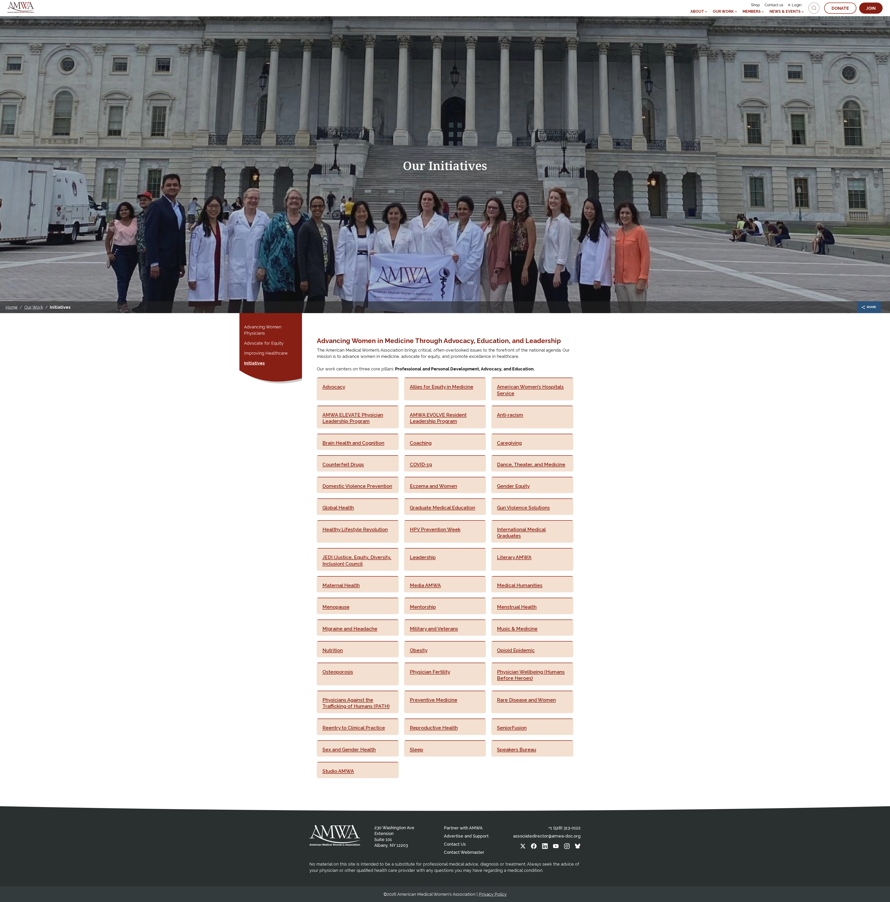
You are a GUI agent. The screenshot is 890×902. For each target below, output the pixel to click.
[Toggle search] (814, 8)
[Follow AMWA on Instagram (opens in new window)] (567, 847)
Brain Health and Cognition (353, 443)
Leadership (423, 557)
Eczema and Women (433, 486)
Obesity (418, 650)
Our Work (33, 307)
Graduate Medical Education (442, 507)
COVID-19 (421, 464)
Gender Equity (513, 486)
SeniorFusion (512, 728)
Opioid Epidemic (516, 650)
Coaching (421, 443)
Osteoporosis (337, 672)
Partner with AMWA (463, 827)
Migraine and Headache (349, 629)
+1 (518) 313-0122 (564, 827)
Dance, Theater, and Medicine (531, 464)
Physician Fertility (430, 672)
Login (796, 5)
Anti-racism (510, 415)
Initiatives (254, 363)
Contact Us (455, 844)
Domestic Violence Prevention (357, 486)
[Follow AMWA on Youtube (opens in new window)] (556, 847)
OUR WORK (723, 11)
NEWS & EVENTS (785, 11)
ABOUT (697, 11)
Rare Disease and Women (526, 700)
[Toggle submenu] (706, 12)
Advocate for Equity (263, 343)
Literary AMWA (514, 557)
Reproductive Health (434, 728)
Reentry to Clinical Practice (353, 728)
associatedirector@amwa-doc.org (547, 836)
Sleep (416, 749)
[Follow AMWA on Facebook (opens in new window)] (534, 847)
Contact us (774, 5)
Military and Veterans (434, 629)
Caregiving (509, 443)
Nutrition (332, 650)
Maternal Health (341, 585)
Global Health (338, 507)
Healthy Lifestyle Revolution (355, 529)
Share (871, 307)
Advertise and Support (466, 836)
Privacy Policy (493, 894)
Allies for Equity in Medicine (441, 387)
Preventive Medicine (433, 700)
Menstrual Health (517, 607)
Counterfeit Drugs (343, 464)
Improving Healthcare (266, 353)
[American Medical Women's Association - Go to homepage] (334, 835)
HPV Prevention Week (435, 529)
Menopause (336, 607)
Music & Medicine (517, 629)
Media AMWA (425, 585)
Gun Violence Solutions (523, 507)
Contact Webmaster (464, 852)
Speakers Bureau (516, 749)
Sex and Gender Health (349, 749)
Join (871, 8)
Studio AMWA (338, 771)
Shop (755, 5)
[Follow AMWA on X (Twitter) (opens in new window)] (523, 847)
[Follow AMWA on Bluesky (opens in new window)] (578, 847)
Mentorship (423, 607)
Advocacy (333, 387)
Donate (840, 8)
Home (12, 307)
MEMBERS (752, 11)
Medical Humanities (519, 585)
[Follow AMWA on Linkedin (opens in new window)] (545, 847)
